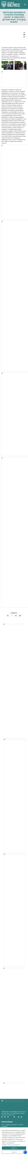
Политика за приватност (14, 1144)
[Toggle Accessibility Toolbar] (25, 1152)
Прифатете (14, 1148)
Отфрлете (14, 1152)
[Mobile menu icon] (25, 4)
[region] (14, 1141)
